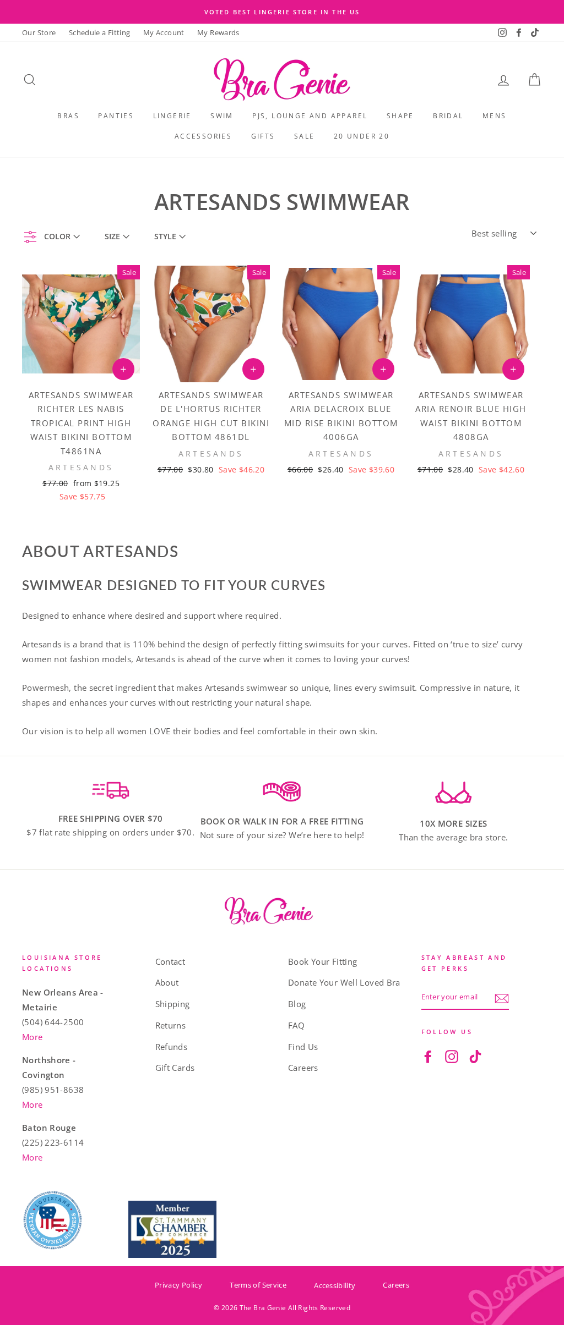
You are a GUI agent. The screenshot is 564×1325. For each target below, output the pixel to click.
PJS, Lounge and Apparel (309, 115)
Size (112, 236)
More (32, 1036)
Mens (494, 115)
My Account (164, 32)
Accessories (203, 136)
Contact (170, 961)
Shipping (172, 1003)
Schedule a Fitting (100, 32)
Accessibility (334, 1285)
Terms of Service (258, 1285)
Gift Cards (175, 1067)
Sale (304, 136)
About (167, 982)
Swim (222, 115)
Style (165, 236)
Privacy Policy (178, 1285)
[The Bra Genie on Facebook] (428, 1055)
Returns (170, 1025)
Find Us (303, 1046)
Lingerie (172, 115)
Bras (68, 115)
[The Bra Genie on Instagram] (451, 1055)
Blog (297, 1003)
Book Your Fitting (322, 961)
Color (57, 236)
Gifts (263, 136)
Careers (303, 1067)
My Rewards (218, 32)
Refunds (171, 1046)
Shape (400, 115)
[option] (282, 12)
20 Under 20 (361, 136)
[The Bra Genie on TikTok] (475, 1055)
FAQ (296, 1025)
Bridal (448, 115)
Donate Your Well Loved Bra (344, 982)
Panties (116, 115)
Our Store (39, 32)
